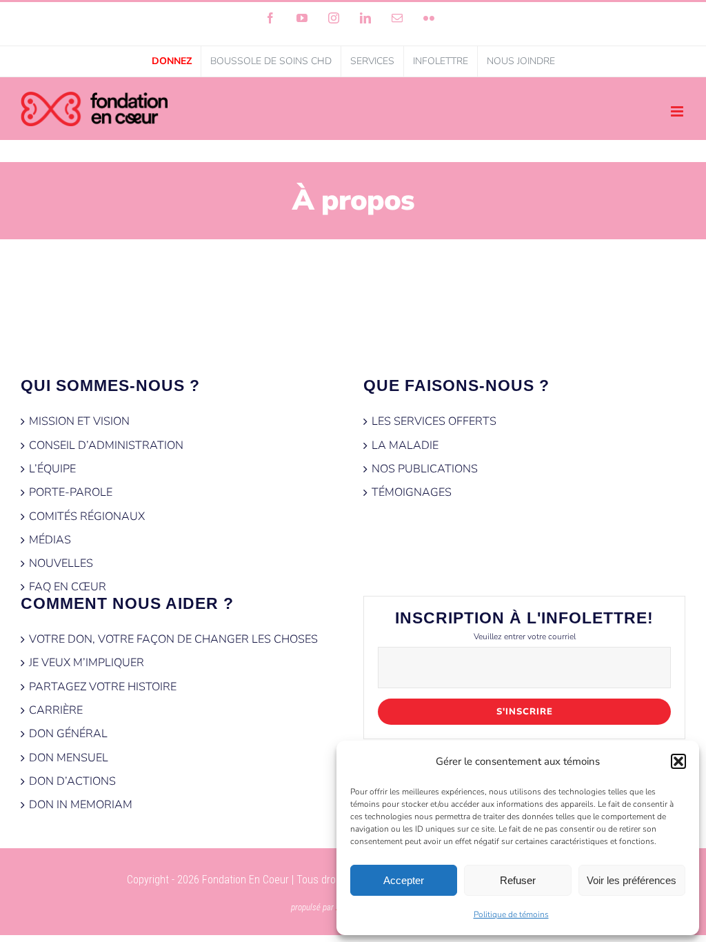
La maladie (405, 445)
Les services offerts (434, 421)
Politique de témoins (511, 914)
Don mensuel (68, 757)
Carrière (56, 710)
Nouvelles (61, 563)
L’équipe (52, 469)
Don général (68, 733)
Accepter (403, 880)
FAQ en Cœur (67, 586)
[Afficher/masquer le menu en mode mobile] (678, 111)
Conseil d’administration (106, 445)
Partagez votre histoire (102, 686)
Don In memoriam (80, 804)
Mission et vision (79, 421)
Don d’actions (72, 781)
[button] (678, 761)
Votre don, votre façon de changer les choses (173, 639)
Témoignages (412, 492)
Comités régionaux (87, 516)
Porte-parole (70, 492)
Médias (50, 540)
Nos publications (425, 469)
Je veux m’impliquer (86, 662)
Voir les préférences (631, 880)
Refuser (518, 880)
